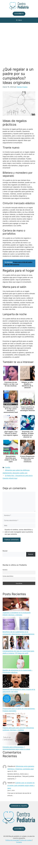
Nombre (5, 569)
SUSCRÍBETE (19, 14)
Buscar (5, 551)
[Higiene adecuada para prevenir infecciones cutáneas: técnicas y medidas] (16, 720)
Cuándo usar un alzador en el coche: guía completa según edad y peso (21, 785)
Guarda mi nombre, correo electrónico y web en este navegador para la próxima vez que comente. (19, 532)
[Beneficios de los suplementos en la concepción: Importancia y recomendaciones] (16, 624)
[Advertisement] (19, 43)
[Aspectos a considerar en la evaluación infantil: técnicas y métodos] (16, 605)
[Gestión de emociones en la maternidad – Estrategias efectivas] (16, 662)
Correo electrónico (8, 576)
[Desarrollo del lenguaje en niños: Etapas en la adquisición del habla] (16, 681)
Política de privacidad (12, 840)
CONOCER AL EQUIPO (19, 806)
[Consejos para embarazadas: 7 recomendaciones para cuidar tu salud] (16, 739)
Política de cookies (26, 840)
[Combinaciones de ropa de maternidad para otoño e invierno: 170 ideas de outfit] (16, 643)
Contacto (19, 842)
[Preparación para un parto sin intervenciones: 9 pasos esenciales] (16, 701)
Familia (7, 467)
